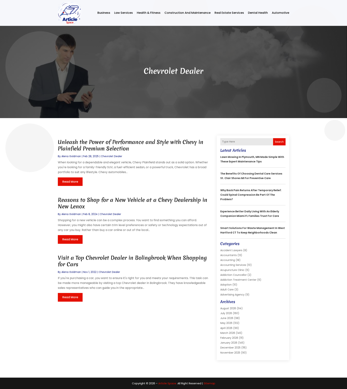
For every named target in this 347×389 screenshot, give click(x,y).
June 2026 (226, 318)
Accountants (228, 255)
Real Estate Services (229, 13)
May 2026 (226, 323)
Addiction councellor (233, 275)
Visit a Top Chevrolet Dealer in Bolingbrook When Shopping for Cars (132, 261)
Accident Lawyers (231, 250)
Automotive (280, 13)
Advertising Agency (232, 294)
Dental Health (258, 13)
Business (103, 13)
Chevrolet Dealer (111, 156)
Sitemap (209, 383)
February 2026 (229, 338)
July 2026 (226, 313)
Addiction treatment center (238, 280)
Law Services (123, 13)
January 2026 (228, 343)
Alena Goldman (71, 156)
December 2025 (230, 347)
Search (279, 142)
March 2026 (227, 333)
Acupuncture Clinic (232, 270)
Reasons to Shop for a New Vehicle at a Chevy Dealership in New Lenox (132, 203)
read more (70, 182)
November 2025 (230, 352)
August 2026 (228, 308)
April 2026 (226, 328)
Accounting (227, 260)
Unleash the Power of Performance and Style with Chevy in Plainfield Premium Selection (130, 145)
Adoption (226, 284)
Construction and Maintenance (187, 13)
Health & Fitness (148, 13)
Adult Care (227, 289)
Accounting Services (233, 265)
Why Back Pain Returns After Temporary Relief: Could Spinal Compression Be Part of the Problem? (251, 194)
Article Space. (167, 383)
